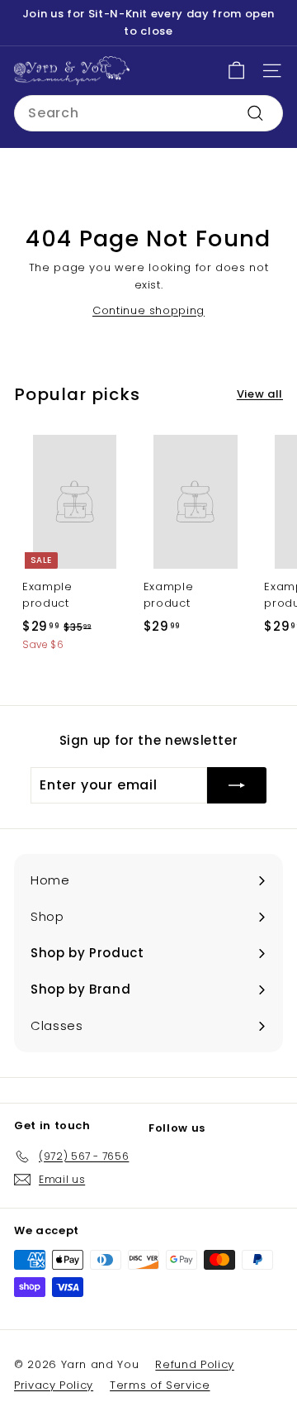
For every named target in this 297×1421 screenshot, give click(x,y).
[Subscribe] (236, 785)
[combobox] (148, 113)
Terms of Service (160, 1385)
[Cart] (236, 70)
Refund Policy (194, 1364)
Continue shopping (148, 310)
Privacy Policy (53, 1385)
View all (260, 394)
